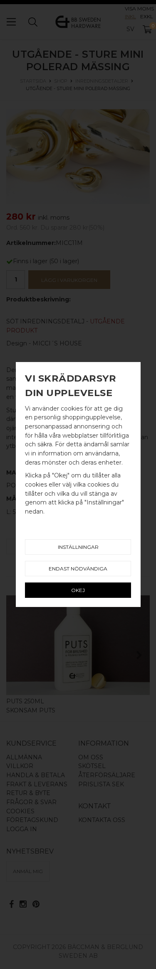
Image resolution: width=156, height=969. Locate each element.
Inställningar (78, 547)
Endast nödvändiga (78, 568)
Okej (78, 590)
